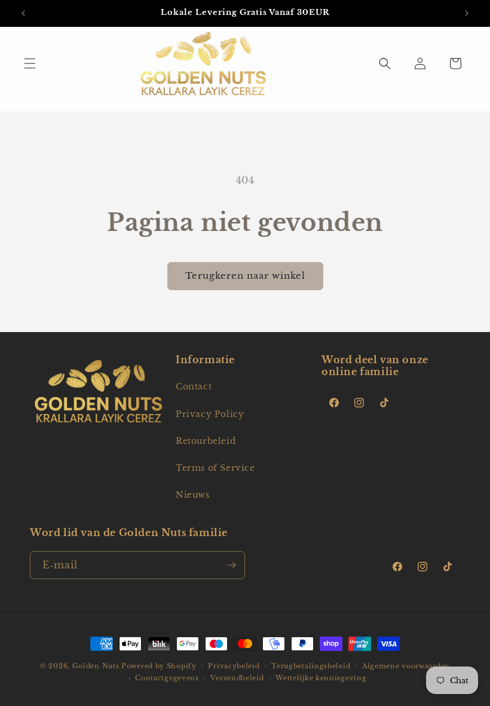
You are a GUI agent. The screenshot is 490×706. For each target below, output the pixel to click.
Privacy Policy (210, 414)
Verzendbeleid (237, 678)
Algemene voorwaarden (406, 666)
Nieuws (193, 494)
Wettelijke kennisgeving (320, 678)
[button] (30, 63)
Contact (194, 386)
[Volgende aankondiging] (467, 13)
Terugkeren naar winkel (245, 275)
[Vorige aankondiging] (23, 13)
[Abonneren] (231, 565)
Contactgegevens (167, 678)
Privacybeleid (233, 666)
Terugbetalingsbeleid (310, 666)
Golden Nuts (96, 666)
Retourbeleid (205, 441)
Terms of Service (215, 467)
